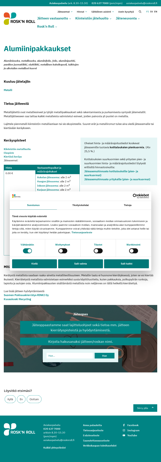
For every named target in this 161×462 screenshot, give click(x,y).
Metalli (8, 90)
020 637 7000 (100, 3)
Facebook (133, 425)
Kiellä (34, 263)
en (155, 11)
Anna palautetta (92, 425)
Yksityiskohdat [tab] (80, 205)
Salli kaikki (126, 263)
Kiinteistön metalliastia (17, 149)
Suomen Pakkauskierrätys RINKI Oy (26, 295)
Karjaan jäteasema (48, 189)
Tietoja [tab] (127, 205)
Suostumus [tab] (33, 205)
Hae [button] (104, 355)
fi (147, 11)
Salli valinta (80, 263)
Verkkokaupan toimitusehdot (100, 445)
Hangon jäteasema (48, 181)
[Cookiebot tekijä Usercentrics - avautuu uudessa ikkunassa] (135, 196)
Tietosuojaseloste (82, 232)
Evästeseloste (91, 435)
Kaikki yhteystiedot (54, 447)
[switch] (62, 250)
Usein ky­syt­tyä (126, 11)
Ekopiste (9, 152)
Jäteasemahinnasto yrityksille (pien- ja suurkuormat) (117, 179)
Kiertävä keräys (13, 156)
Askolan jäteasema (48, 177)
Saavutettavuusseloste (96, 440)
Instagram (133, 430)
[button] (10, 399)
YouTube (132, 435)
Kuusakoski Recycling (17, 299)
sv (151, 11)
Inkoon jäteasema (47, 185)
